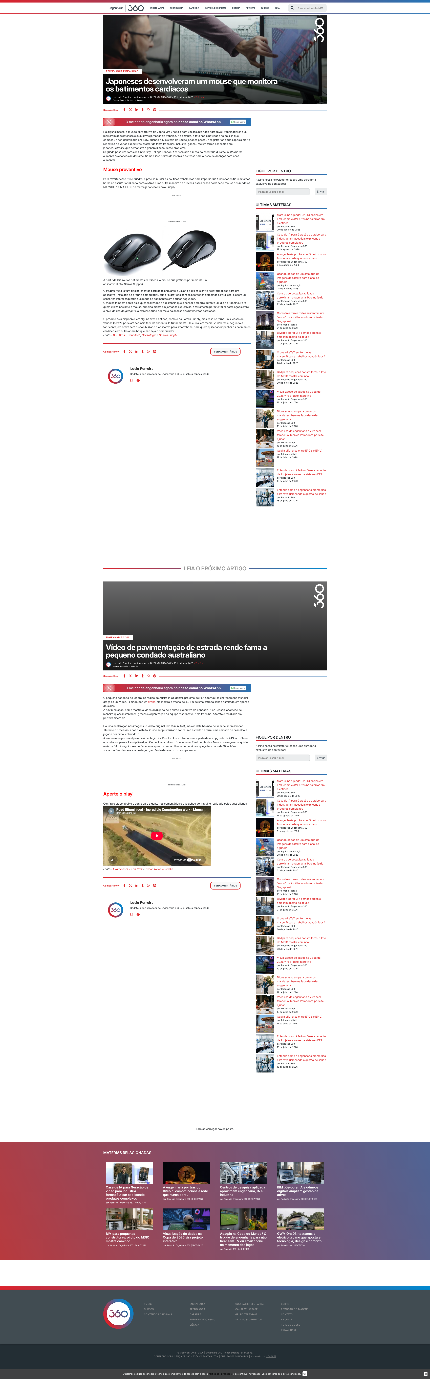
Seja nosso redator (248, 1319)
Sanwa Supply (168, 335)
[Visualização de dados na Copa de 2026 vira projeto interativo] (265, 399)
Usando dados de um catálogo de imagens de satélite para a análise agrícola (298, 278)
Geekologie (149, 335)
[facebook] (124, 110)
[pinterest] (154, 110)
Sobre (285, 1303)
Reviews (250, 8)
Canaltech (133, 335)
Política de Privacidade (220, 1373)
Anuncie (286, 1319)
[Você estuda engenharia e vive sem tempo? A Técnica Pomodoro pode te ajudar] (265, 439)
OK (304, 1373)
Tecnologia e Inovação (122, 71)
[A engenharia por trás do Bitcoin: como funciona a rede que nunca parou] (265, 262)
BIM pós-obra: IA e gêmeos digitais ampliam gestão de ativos (297, 1191)
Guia (277, 8)
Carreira (194, 8)
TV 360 (148, 1303)
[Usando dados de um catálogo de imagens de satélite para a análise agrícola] (265, 281)
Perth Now (135, 869)
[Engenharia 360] (126, 8)
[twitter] (130, 110)
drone (151, 702)
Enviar (321, 191)
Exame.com (120, 869)
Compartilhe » (111, 110)
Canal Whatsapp (246, 1309)
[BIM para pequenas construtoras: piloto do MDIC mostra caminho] (265, 380)
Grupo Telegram (246, 1314)
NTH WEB (271, 1356)
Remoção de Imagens (295, 1309)
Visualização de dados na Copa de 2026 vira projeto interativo (183, 1237)
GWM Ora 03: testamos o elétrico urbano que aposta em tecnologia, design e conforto (300, 1237)
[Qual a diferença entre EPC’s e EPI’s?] (265, 458)
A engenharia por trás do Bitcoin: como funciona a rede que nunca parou (185, 1191)
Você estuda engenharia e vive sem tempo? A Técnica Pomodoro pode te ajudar (300, 435)
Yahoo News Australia (159, 869)
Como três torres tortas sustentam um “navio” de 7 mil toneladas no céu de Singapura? (300, 317)
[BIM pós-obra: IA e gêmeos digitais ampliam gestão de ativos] (265, 340)
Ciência (236, 8)
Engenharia (197, 1303)
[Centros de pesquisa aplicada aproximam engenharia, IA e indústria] (265, 301)
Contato (287, 1314)
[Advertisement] (177, 208)
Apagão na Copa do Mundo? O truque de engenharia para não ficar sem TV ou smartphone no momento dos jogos (243, 1239)
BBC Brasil (119, 335)
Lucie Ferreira (141, 369)
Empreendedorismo (215, 8)
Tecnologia (176, 8)
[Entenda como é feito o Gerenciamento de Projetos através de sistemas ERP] (265, 478)
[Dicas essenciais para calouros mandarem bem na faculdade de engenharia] (265, 419)
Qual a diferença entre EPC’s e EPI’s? (299, 450)
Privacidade (289, 1329)
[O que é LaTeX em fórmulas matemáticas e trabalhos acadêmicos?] (265, 360)
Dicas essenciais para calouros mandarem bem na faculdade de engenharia (297, 415)
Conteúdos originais (158, 1314)
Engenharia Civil (117, 637)
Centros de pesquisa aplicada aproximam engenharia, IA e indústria (242, 1191)
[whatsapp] (136, 110)
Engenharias (157, 8)
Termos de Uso (291, 1324)
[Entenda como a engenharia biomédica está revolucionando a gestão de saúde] (265, 497)
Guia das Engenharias (249, 1303)
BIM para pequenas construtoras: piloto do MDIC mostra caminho (127, 1237)
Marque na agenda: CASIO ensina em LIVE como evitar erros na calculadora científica (301, 219)
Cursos (265, 8)
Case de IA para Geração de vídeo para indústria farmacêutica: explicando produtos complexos (301, 238)
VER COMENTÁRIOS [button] (225, 351)
